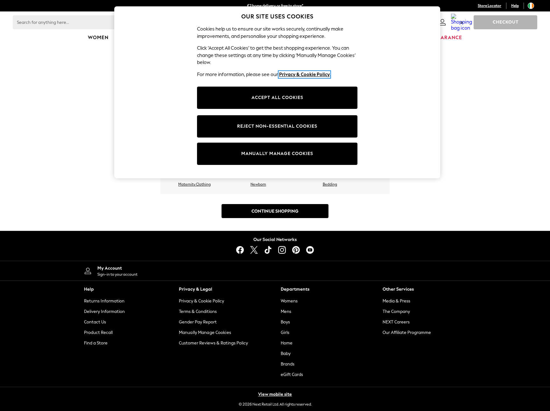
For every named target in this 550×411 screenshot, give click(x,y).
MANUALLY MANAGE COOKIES (277, 153)
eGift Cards (292, 374)
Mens (286, 311)
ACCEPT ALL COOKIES (277, 97)
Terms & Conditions (198, 311)
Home (287, 343)
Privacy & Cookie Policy (201, 301)
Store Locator (489, 6)
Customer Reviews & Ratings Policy (213, 343)
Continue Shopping (275, 211)
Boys (285, 322)
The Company (396, 311)
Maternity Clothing (194, 184)
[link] (442, 22)
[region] (277, 92)
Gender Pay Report (198, 322)
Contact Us (95, 322)
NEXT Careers (396, 322)
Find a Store (96, 343)
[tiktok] (268, 250)
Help (515, 6)
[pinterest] (296, 250)
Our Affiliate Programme (407, 332)
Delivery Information (104, 311)
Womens (289, 301)
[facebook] (240, 250)
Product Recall (98, 332)
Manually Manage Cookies (205, 332)
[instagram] (282, 250)
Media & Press (396, 301)
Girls (285, 332)
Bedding (330, 184)
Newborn (258, 184)
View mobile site (275, 394)
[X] (254, 250)
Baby (286, 353)
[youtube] (310, 250)
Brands (287, 364)
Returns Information (104, 301)
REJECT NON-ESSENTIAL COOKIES (277, 126)
